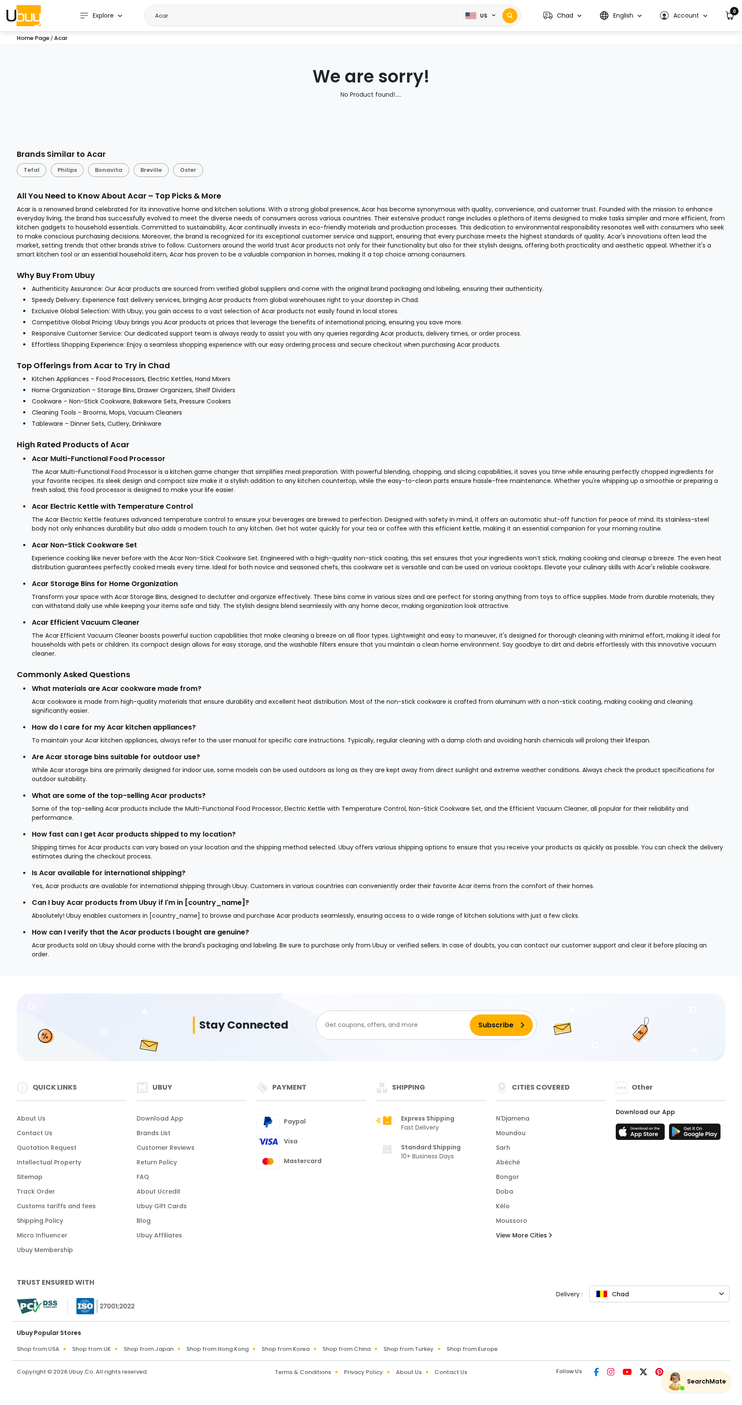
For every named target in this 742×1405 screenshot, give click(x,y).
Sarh (503, 1147)
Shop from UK (91, 1349)
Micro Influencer (42, 1235)
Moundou (511, 1133)
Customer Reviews (166, 1147)
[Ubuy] (23, 15)
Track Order (36, 1191)
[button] (562, 15)
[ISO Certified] (101, 1305)
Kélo (503, 1206)
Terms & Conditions (303, 1372)
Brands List (153, 1133)
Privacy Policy (363, 1372)
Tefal (32, 170)
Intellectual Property (49, 1162)
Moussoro (511, 1220)
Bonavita (108, 170)
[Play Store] (695, 1134)
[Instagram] (611, 1372)
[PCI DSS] (37, 1306)
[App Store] (641, 1134)
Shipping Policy (40, 1220)
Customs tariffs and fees (56, 1206)
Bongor (507, 1177)
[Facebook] (597, 1372)
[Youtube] (627, 1372)
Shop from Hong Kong (217, 1349)
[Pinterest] (659, 1372)
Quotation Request (46, 1147)
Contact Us (34, 1133)
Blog (144, 1220)
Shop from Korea (286, 1349)
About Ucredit (158, 1191)
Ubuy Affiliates (159, 1235)
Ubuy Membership (45, 1250)
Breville (151, 170)
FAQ (143, 1177)
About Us (31, 1118)
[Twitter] (644, 1372)
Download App (160, 1118)
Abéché (508, 1162)
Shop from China (346, 1349)
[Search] (509, 15)
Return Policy (157, 1162)
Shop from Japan (148, 1349)
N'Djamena (512, 1118)
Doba (504, 1191)
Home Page (33, 38)
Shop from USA (38, 1349)
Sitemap (30, 1177)
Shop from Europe (472, 1349)
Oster (188, 170)
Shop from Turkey (408, 1349)
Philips (67, 170)
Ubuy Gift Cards (162, 1206)
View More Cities (522, 1235)
